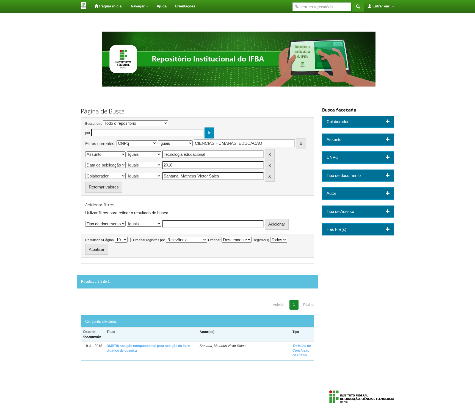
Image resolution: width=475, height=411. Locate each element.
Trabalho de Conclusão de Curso (301, 350)
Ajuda (162, 6)
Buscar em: (93, 124)
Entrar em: (381, 6)
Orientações (185, 6)
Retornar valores (104, 187)
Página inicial (110, 6)
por (87, 133)
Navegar (138, 6)
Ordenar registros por (149, 240)
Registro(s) (261, 240)
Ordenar (214, 240)
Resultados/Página (99, 240)
